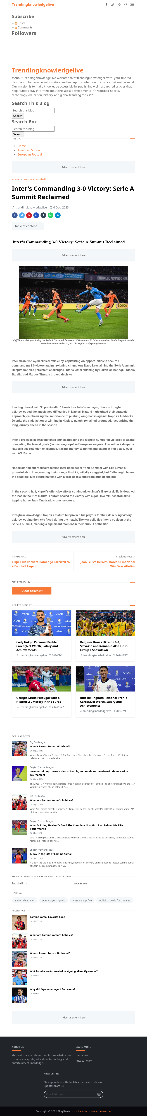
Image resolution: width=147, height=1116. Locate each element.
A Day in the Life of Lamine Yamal (51, 854)
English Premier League (42, 767)
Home (22, 146)
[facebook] (106, 4)
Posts (21, 23)
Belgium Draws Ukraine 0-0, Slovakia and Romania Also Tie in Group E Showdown (104, 646)
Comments (25, 27)
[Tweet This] (22, 215)
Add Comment (33, 591)
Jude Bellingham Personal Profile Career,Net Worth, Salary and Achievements (103, 702)
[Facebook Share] (15, 215)
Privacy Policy (84, 1060)
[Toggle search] (126, 4)
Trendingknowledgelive (33, 4)
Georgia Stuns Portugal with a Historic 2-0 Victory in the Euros (38, 700)
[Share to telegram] (58, 215)
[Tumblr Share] (43, 215)
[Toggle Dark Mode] (120, 4)
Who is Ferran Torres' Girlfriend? (50, 746)
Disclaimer (82, 1055)
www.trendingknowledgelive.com (92, 1111)
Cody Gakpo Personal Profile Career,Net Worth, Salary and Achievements (37, 646)
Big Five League (38, 742)
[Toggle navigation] (132, 4)
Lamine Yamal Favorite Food (47, 917)
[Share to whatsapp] (50, 215)
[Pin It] (29, 215)
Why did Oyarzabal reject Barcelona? (52, 989)
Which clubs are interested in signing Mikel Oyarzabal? (64, 971)
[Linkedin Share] (36, 215)
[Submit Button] (99, 1094)
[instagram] (112, 4)
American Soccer (29, 150)
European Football (30, 154)
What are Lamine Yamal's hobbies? (51, 800)
